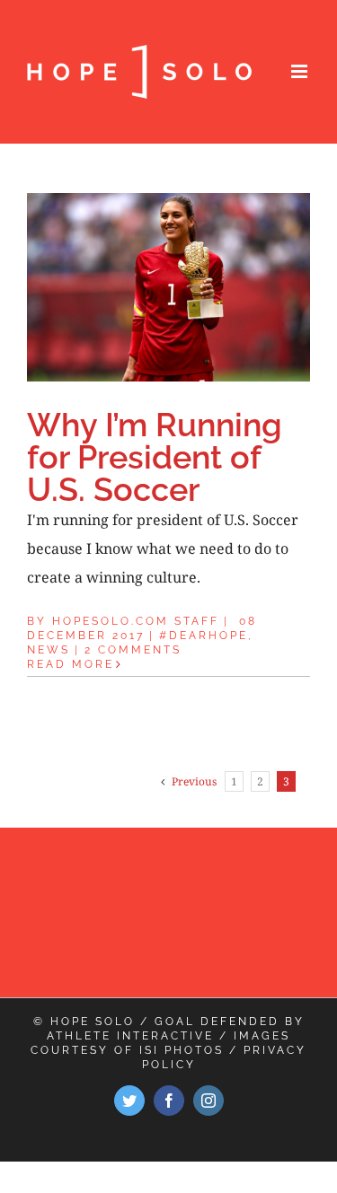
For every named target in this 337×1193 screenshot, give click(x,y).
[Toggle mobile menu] (300, 71)
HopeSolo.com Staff (135, 621)
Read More (70, 664)
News (48, 650)
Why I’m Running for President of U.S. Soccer (154, 457)
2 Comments (133, 650)
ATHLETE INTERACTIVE (130, 1036)
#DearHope (203, 635)
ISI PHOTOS (181, 1050)
